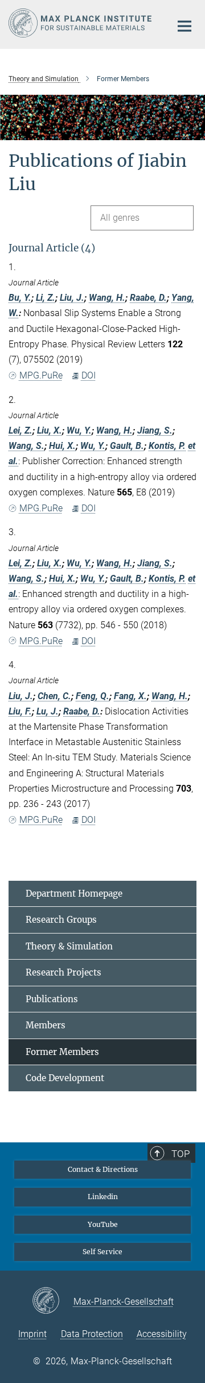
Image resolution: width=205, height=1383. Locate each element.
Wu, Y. (79, 430)
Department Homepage (74, 893)
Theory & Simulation (69, 946)
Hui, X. (62, 445)
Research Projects (63, 972)
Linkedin (103, 1196)
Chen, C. (54, 696)
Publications (52, 999)
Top (180, 1153)
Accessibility (162, 1334)
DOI (88, 375)
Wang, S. (26, 445)
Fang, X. (130, 696)
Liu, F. (20, 711)
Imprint (32, 1334)
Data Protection (92, 1334)
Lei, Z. (20, 430)
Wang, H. (107, 297)
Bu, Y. (20, 297)
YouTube (103, 1224)
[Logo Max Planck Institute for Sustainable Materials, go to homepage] (81, 23)
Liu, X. (49, 430)
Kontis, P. (167, 445)
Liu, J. (72, 297)
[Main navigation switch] (184, 26)
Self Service (102, 1251)
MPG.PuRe (41, 375)
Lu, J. (47, 711)
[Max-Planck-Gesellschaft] (52, 1301)
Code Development (65, 1078)
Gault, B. (127, 445)
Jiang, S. (155, 430)
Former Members (62, 1051)
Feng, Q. (92, 696)
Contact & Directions (103, 1169)
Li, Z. (45, 297)
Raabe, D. (148, 297)
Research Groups (61, 919)
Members (45, 1025)
